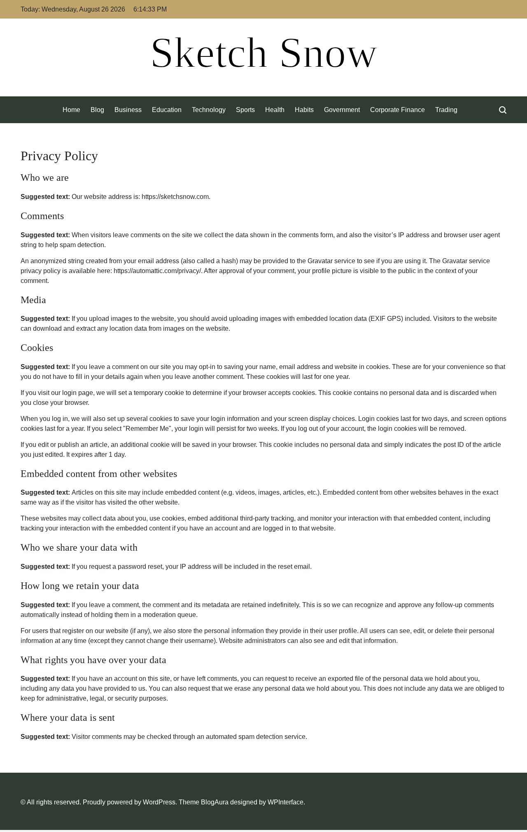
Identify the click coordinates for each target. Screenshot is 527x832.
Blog (97, 109)
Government (342, 109)
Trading (446, 109)
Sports (245, 109)
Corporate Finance (397, 109)
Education (167, 109)
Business (128, 109)
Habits (304, 109)
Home (71, 109)
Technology (209, 109)
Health (274, 109)
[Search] (502, 109)
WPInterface (285, 802)
